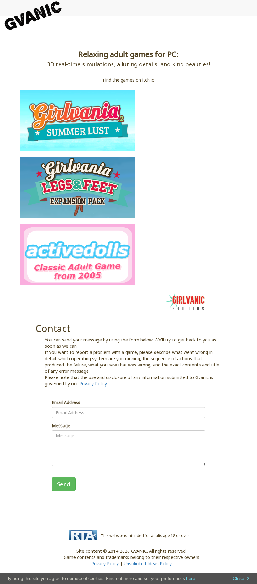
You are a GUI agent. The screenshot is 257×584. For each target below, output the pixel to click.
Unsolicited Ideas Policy (148, 563)
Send (63, 484)
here (190, 578)
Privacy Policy (93, 384)
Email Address (66, 402)
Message (61, 425)
